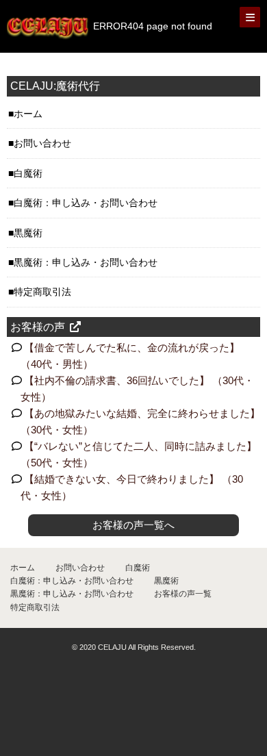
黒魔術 (28, 232)
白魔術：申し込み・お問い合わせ (85, 202)
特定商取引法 (42, 291)
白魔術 (28, 173)
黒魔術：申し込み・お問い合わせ (85, 262)
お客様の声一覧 (183, 593)
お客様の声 (37, 327)
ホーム (28, 113)
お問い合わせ (42, 143)
